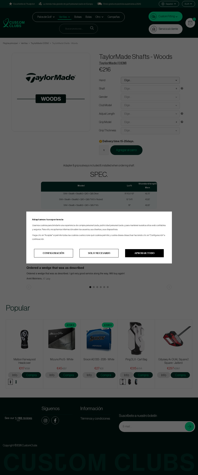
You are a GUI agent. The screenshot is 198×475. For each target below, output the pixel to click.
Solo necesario (99, 253)
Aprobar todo (144, 253)
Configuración (53, 253)
